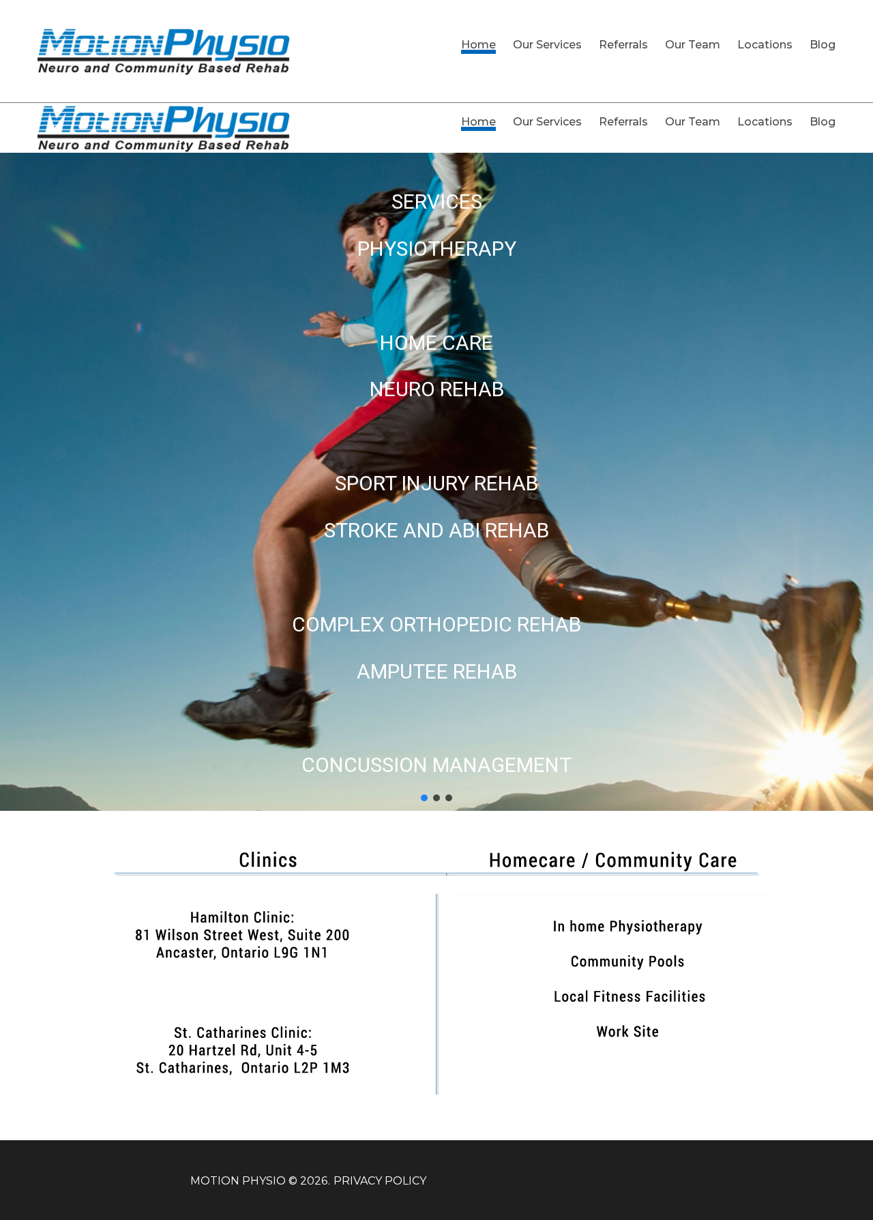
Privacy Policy (380, 1180)
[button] (424, 797)
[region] (436, 482)
